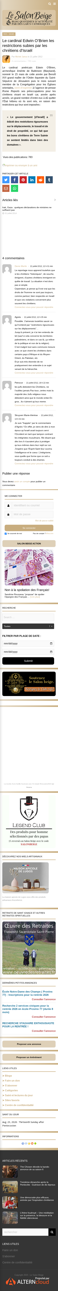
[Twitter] (5, 179)
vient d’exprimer (23, 88)
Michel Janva (21, 57)
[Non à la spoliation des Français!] (29, 584)
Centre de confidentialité (19, 1105)
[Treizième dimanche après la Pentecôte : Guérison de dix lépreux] (10, 1192)
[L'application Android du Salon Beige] (35, 1144)
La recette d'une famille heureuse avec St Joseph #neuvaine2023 (27, 784)
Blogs (8, 1075)
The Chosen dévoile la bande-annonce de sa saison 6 (35, 1168)
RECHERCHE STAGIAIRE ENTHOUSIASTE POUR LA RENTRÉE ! (28, 1025)
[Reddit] (40, 179)
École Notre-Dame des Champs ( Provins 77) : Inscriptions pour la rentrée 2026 (27, 993)
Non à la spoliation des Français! (27, 590)
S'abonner (8, 1256)
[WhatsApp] (14, 188)
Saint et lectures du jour (19, 1095)
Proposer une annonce (29, 1044)
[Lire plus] (35, 597)
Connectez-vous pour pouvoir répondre (34, 307)
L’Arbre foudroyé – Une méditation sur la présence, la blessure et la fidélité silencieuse (37, 1215)
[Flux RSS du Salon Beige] (32, 1144)
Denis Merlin (21, 266)
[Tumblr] (49, 179)
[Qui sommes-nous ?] (23, 1144)
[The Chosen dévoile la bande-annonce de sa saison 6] (10, 1176)
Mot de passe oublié (44, 520)
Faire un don (12, 1080)
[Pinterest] (23, 179)
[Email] (5, 188)
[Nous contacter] (26, 1144)
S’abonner (11, 1085)
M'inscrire (49, 533)
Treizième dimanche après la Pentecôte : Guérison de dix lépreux (37, 1183)
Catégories (11, 1090)
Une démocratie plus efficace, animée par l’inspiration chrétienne (37, 1198)
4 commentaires (19, 61)
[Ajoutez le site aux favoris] (29, 1144)
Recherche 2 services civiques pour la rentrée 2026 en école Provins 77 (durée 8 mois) (27, 1009)
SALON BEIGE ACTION (29, 543)
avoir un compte (22, 481)
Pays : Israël (9, 34)
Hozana (29, 787)
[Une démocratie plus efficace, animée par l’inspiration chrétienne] (10, 1207)
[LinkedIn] (31, 179)
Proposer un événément (29, 1057)
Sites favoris (12, 1100)
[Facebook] (14, 179)
